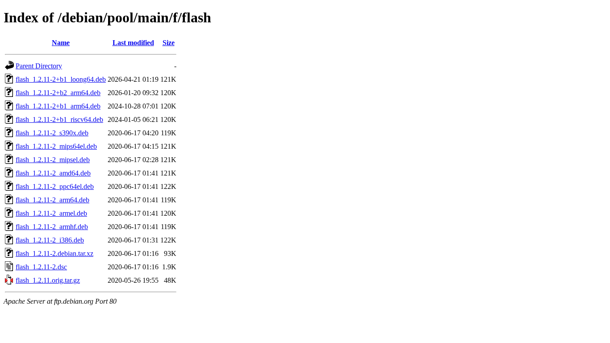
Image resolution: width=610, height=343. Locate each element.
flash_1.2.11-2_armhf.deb (52, 226)
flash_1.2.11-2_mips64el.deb (56, 146)
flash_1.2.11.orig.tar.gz (48, 280)
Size (169, 42)
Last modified (133, 42)
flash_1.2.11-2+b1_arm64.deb (58, 106)
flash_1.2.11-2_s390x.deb (52, 133)
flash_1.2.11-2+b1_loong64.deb (61, 79)
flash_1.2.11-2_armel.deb (51, 213)
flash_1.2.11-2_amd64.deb (53, 173)
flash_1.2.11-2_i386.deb (50, 240)
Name (61, 42)
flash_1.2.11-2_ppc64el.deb (55, 186)
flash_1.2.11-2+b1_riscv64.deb (59, 119)
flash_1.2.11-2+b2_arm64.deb (58, 92)
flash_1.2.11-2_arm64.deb (52, 200)
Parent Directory (39, 66)
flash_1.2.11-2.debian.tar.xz (54, 253)
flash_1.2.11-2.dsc (41, 267)
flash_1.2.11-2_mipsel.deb (53, 159)
